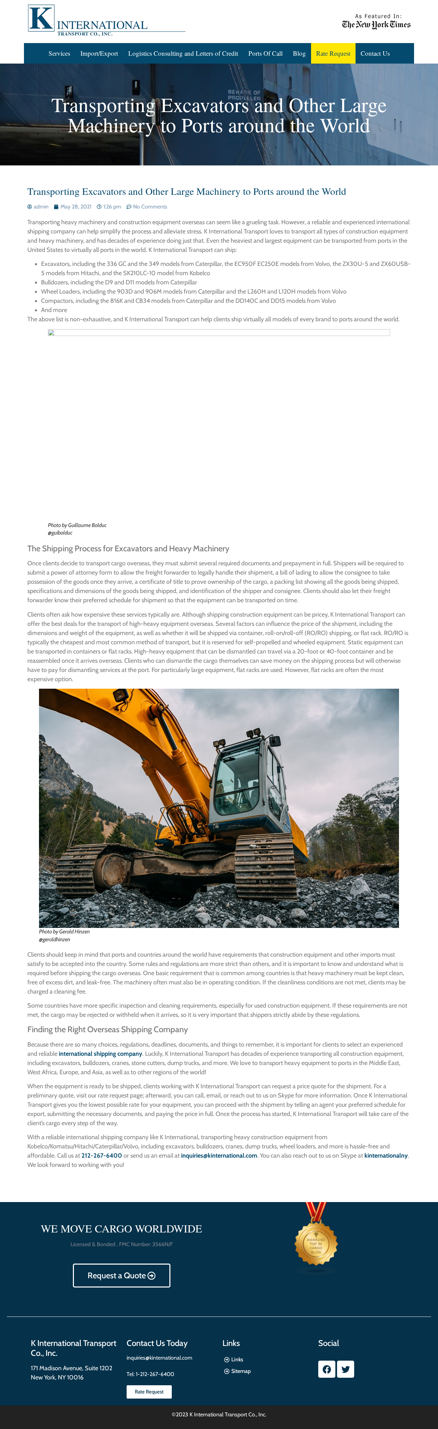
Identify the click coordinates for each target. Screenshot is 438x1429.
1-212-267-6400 (154, 1374)
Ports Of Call (265, 53)
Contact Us (375, 53)
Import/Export (99, 53)
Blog (299, 53)
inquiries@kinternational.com (159, 1357)
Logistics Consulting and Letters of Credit (183, 53)
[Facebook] (326, 1369)
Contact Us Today (157, 1343)
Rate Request (333, 53)
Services (59, 53)
